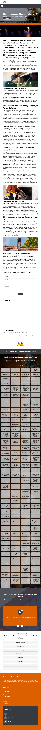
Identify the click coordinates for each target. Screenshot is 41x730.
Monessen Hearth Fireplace (35, 511)
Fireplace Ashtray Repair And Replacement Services (35, 442)
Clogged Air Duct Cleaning (35, 538)
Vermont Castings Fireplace (35, 496)
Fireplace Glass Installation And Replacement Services (5, 442)
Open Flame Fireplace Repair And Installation (35, 569)
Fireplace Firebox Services (25, 448)
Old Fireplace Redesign (25, 469)
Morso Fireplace (6, 516)
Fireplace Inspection (35, 400)
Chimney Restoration (15, 400)
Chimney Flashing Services (5, 420)
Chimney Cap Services (35, 405)
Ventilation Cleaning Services (5, 575)
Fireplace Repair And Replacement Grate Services (15, 448)
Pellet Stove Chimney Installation (25, 474)
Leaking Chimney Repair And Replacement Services (35, 459)
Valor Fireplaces (35, 486)
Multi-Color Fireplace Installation (35, 480)
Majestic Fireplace (25, 496)
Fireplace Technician (5, 559)
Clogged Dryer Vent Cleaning (25, 538)
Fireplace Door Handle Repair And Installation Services (25, 442)
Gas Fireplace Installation (25, 429)
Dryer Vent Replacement (15, 548)
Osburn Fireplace (25, 501)
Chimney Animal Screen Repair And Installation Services (25, 389)
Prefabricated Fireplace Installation (25, 435)
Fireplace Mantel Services (5, 586)
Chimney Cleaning (15, 369)
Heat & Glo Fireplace (6, 501)
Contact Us (7, 18)
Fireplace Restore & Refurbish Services (15, 580)
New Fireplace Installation (25, 383)
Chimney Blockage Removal (25, 400)
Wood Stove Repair (35, 558)
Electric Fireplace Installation (35, 429)
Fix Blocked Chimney (25, 459)
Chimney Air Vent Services (15, 481)
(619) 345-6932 (35, 6)
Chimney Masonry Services (15, 420)
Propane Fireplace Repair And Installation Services (35, 435)
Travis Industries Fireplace (15, 516)
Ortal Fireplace (5, 511)
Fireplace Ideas (5, 553)
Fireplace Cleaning (5, 374)
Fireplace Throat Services (15, 453)
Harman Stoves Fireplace (15, 501)
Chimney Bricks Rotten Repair (15, 465)
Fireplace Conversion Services (16, 569)
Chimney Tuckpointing (5, 400)
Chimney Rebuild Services (15, 528)
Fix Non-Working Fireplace (5, 389)
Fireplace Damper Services (35, 448)
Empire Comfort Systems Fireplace (35, 516)
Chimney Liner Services (35, 410)
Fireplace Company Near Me (15, 559)
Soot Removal (35, 374)
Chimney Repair (5, 378)
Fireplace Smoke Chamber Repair (25, 395)
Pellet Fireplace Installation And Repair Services (5, 486)
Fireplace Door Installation (15, 442)
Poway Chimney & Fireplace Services (23, 728)
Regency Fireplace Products (15, 486)
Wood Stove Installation (5, 563)
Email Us (9, 714)
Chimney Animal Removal (25, 522)
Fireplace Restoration (35, 383)
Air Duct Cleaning (25, 533)
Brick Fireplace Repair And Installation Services (5, 581)
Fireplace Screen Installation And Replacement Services (35, 522)
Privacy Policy (5, 703)
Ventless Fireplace (5, 569)
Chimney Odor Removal (5, 469)
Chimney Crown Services (25, 405)
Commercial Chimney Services (35, 453)
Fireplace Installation (15, 383)
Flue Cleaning (15, 374)
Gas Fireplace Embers (5, 481)
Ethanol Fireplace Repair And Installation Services (15, 435)
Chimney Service (25, 369)
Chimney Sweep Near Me (25, 554)
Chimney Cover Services (15, 410)
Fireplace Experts (25, 543)
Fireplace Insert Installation (6, 528)
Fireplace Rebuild (15, 424)
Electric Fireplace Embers (35, 475)
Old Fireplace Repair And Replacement (5, 404)
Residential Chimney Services (5, 459)
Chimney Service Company (15, 543)
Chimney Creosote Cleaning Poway (12, 23)
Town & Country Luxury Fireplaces (5, 492)
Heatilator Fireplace (5, 496)
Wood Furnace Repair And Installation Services (5, 435)
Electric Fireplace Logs (25, 453)
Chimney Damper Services (5, 415)
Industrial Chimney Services (15, 459)
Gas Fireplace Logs (5, 453)
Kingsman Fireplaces (15, 492)
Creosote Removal (25, 374)
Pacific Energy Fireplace (25, 506)
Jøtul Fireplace (15, 505)
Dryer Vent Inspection (16, 538)
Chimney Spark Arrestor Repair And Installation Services (15, 389)
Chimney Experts (35, 543)
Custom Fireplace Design (15, 475)
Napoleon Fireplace (15, 496)
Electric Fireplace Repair (5, 429)
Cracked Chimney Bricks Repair (25, 465)
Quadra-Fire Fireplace (5, 506)
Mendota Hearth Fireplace (35, 506)
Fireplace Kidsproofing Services (35, 528)
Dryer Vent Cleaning (6, 534)
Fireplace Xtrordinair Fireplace (16, 511)
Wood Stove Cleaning (15, 563)
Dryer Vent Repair (5, 548)
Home (4, 23)
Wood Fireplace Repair (25, 424)
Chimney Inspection (35, 370)
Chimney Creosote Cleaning (35, 378)
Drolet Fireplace (25, 511)
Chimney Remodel (25, 574)
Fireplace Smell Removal (35, 465)
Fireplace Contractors (5, 424)
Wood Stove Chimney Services (25, 563)
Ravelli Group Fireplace (15, 522)
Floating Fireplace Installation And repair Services (35, 580)
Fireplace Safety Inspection (25, 548)
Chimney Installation (15, 378)
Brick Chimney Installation (35, 389)
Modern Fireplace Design (5, 475)
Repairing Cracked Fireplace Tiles (5, 465)
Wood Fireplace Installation (15, 429)
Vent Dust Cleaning (5, 538)
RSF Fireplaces (35, 491)
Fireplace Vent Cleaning (35, 420)
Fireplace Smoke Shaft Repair (15, 395)
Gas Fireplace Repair (35, 424)
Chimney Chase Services (5, 410)
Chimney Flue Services (25, 410)
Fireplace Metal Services (5, 448)
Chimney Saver (15, 404)
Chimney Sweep (6, 369)
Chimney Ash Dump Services (15, 415)
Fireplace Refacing (35, 394)
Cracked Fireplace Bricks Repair (25, 581)
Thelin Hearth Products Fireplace (5, 522)
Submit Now (20, 293)
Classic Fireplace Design (35, 469)
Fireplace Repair (6, 383)
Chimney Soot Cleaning (25, 378)
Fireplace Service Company (5, 543)
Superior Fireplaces (25, 486)
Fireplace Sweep (25, 419)
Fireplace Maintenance (25, 559)
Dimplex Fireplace (35, 501)
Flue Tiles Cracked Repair (15, 469)
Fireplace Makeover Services (15, 575)
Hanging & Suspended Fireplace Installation (25, 569)
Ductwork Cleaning (35, 553)
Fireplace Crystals (25, 480)
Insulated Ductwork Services (35, 575)
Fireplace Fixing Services (35, 563)
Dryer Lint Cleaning (35, 533)
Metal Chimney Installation (5, 395)
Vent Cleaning (15, 533)
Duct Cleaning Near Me (15, 554)
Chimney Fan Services (35, 415)
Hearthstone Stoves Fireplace (25, 516)
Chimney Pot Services (25, 415)
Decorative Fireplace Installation (35, 548)
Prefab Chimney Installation (25, 528)
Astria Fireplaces (25, 491)
